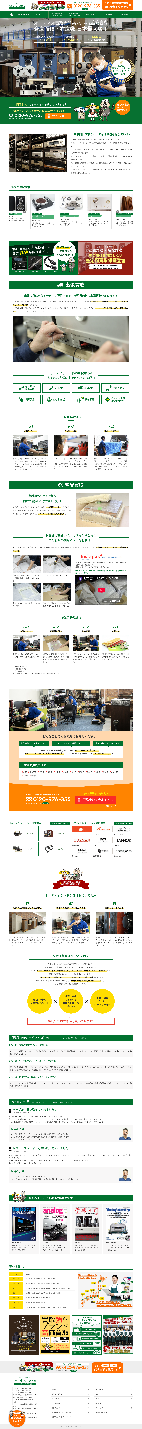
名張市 (73, 772)
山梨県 (48, 1288)
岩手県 (33, 1279)
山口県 (48, 1297)
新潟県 (28, 1288)
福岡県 (28, 1307)
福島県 (53, 1279)
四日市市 (33, 772)
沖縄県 (64, 1307)
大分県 (48, 1307)
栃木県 (33, 1283)
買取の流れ (40, 14)
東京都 (53, 1283)
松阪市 (49, 772)
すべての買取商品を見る (60, 823)
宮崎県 (53, 1307)
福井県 (43, 1288)
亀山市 (89, 772)
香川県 (33, 1302)
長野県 (53, 1288)
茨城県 (28, 1283)
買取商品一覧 (57, 14)
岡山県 (38, 1297)
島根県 (33, 1297)
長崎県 (38, 1307)
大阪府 (43, 1293)
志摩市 (26, 776)
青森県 (28, 1279)
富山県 (33, 1288)
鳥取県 (28, 1297)
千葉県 (48, 1283)
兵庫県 (48, 1293)
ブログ (97, 1398)
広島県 (43, 1297)
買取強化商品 (99, 1389)
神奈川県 (58, 1283)
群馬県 (38, 1283)
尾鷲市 (81, 772)
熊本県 (43, 1307)
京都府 (38, 1293)
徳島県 (28, 1302)
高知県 (43, 1302)
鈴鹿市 (66, 772)
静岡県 (63, 1288)
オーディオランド (76, 1426)
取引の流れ (55, 1398)
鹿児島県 (58, 1307)
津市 (25, 772)
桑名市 (58, 772)
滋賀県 (33, 1293)
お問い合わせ (124, 14)
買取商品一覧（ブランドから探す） (63, 1417)
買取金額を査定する (96, 799)
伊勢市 (41, 772)
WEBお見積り (59, 116)
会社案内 (98, 1403)
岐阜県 (58, 1288)
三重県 (28, 1293)
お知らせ (98, 1394)
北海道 (28, 1274)
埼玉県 (43, 1283)
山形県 (48, 1279)
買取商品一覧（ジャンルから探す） (63, 1412)
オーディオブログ (90, 14)
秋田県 (43, 1279)
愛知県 (68, 1288)
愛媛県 (38, 1302)
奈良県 (53, 1293)
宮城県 (38, 1279)
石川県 (38, 1288)
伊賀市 (34, 776)
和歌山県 (58, 1293)
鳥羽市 (97, 772)
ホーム (54, 1389)
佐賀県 (33, 1307)
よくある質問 (107, 14)
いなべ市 (114, 772)
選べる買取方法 (23, 14)
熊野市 (105, 772)
